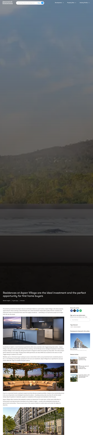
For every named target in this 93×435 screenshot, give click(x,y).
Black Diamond (73, 349)
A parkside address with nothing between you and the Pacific (84, 376)
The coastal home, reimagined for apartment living (82, 358)
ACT (72, 326)
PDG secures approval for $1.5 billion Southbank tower (83, 367)
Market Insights (6, 300)
